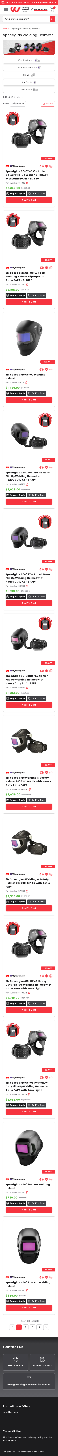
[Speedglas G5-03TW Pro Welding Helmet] (29, 1245)
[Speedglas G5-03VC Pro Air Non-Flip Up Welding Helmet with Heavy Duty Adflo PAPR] (29, 436)
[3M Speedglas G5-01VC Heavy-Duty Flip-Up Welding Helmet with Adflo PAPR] (29, 134)
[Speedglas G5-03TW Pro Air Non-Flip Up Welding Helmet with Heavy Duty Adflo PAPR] (29, 537)
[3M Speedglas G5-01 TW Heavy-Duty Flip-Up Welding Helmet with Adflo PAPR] (29, 236)
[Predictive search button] (52, 19)
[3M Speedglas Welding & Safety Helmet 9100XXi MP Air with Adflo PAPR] (29, 842)
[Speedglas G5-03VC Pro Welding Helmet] (29, 1148)
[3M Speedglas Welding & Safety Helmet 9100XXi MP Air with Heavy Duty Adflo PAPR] (29, 741)
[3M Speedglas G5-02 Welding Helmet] (29, 338)
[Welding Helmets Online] (20, 9)
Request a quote (42, 1365)
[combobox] (18, 104)
